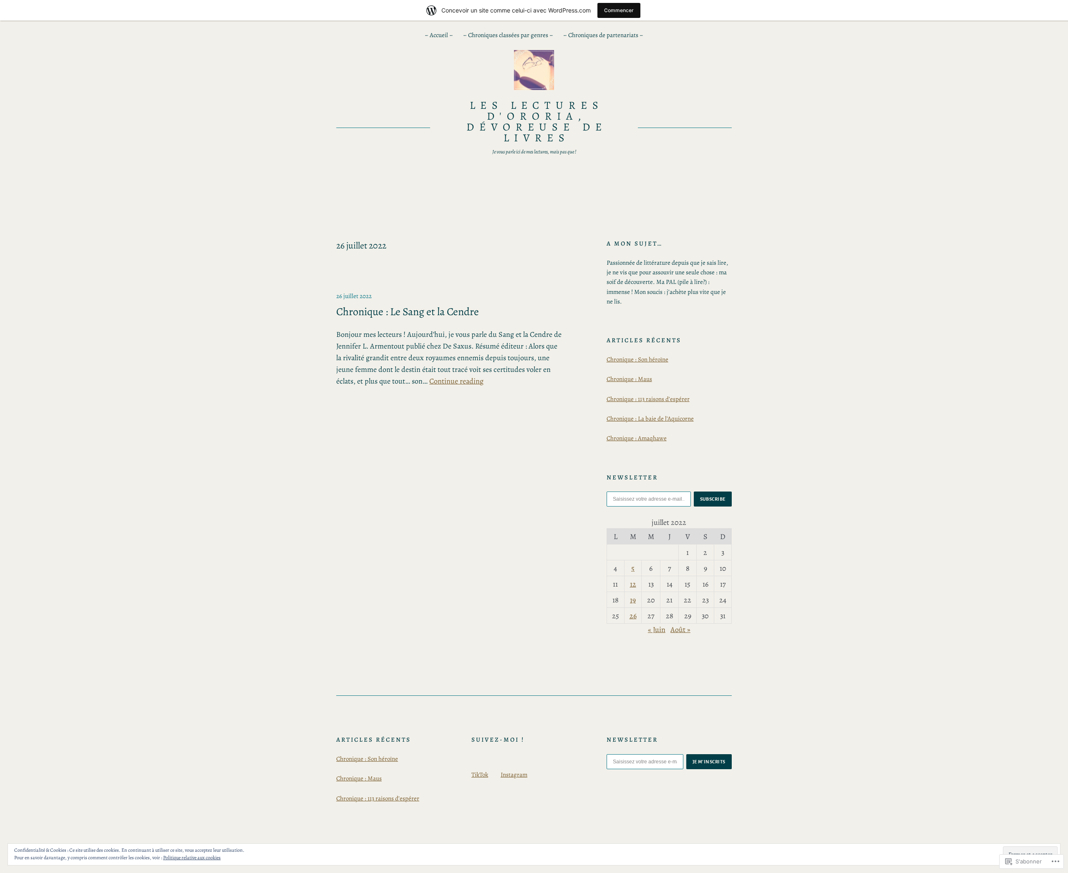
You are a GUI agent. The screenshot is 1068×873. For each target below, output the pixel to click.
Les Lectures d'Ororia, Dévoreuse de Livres (536, 121)
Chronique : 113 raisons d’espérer (648, 399)
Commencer (619, 10)
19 (633, 600)
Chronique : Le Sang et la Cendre (407, 312)
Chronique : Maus (629, 379)
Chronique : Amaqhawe (637, 438)
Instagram (514, 774)
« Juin (656, 630)
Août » (680, 630)
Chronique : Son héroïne (637, 359)
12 (633, 584)
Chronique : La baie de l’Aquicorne (650, 418)
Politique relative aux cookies (192, 857)
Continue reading (456, 381)
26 (633, 616)
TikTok (479, 774)
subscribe (713, 499)
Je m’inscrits (709, 761)
